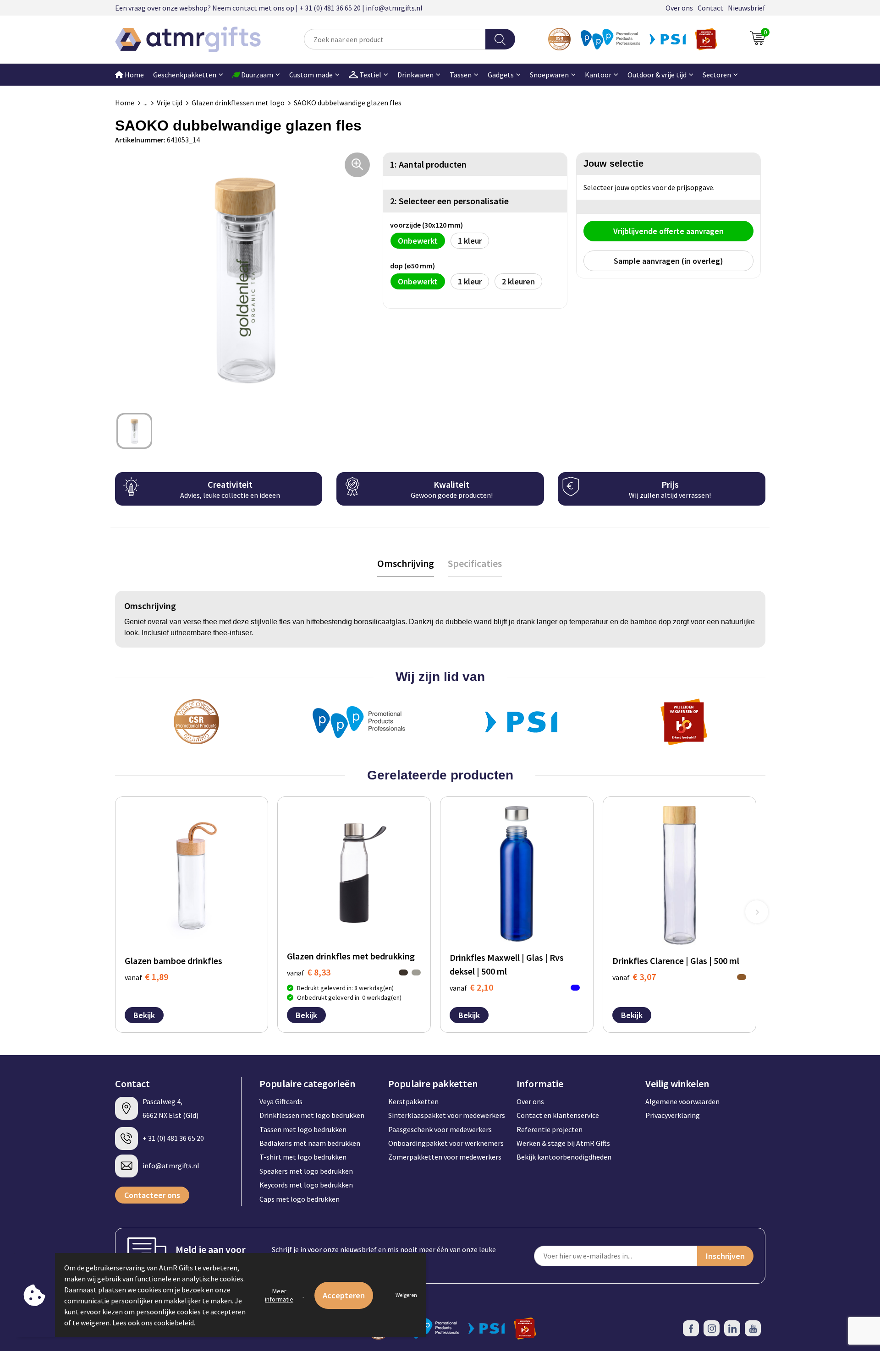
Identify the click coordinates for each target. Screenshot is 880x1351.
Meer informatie (279, 1295)
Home (133, 74)
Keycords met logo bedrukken (306, 1184)
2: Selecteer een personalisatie (449, 201)
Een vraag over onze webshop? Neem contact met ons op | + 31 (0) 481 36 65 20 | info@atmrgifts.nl (269, 7)
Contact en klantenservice (558, 1115)
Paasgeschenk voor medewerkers (440, 1129)
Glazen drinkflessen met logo (238, 102)
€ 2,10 (471, 987)
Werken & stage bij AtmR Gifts (563, 1143)
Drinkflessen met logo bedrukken (311, 1115)
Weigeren (406, 1294)
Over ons (679, 7)
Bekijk (144, 1015)
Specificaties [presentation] (475, 563)
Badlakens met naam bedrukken (309, 1143)
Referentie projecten (550, 1129)
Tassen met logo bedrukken (302, 1129)
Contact (710, 7)
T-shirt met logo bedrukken (302, 1156)
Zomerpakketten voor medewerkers (444, 1156)
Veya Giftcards (280, 1101)
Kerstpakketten (413, 1101)
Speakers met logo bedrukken (306, 1171)
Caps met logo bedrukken (299, 1199)
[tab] (405, 563)
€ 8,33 (308, 972)
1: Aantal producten (428, 164)
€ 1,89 (146, 976)
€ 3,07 (634, 976)
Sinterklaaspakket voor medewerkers (446, 1115)
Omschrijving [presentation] (405, 563)
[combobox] (394, 39)
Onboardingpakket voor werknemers (446, 1143)
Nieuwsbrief (746, 7)
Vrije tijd (169, 102)
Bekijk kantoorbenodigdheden (564, 1156)
